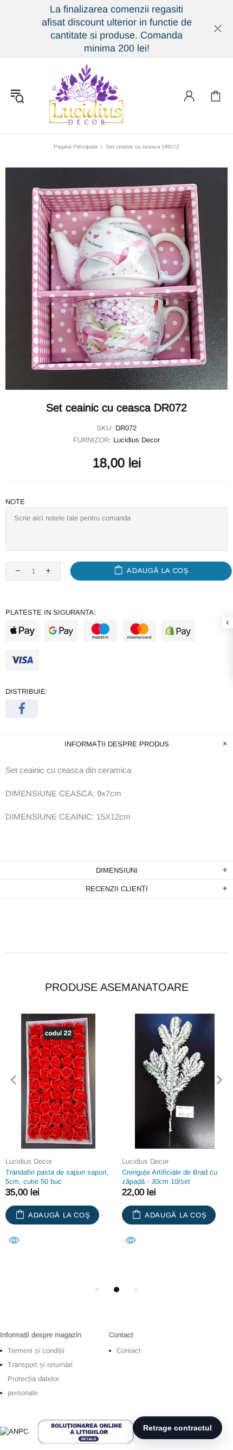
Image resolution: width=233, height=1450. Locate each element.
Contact (128, 1350)
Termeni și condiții (36, 1350)
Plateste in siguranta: (50, 612)
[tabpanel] (58, 1142)
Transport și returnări (40, 1365)
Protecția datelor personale (33, 1386)
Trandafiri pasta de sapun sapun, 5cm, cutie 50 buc (56, 1176)
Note (15, 502)
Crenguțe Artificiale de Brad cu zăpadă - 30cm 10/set (169, 1176)
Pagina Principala (76, 147)
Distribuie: (26, 691)
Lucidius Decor (85, 96)
